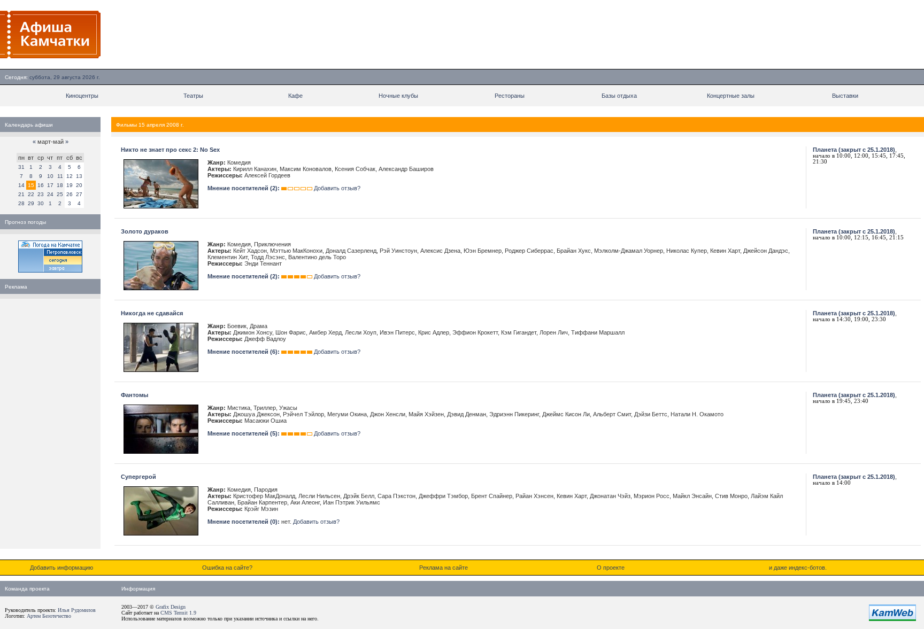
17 (50, 185)
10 (50, 176)
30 (40, 203)
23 (40, 194)
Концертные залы (730, 95)
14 (21, 185)
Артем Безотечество (49, 616)
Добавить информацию (61, 567)
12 (69, 176)
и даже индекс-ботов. (798, 567)
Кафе (295, 95)
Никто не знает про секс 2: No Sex (170, 149)
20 (79, 185)
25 (60, 194)
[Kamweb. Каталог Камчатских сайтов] (892, 619)
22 (31, 194)
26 (69, 194)
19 (69, 185)
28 (21, 203)
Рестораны (510, 95)
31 (21, 167)
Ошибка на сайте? (227, 567)
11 (60, 176)
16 (40, 185)
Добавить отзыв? (337, 188)
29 (31, 203)
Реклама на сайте (443, 567)
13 (79, 176)
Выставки (845, 95)
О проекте (611, 567)
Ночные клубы (398, 95)
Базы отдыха (619, 95)
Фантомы (134, 395)
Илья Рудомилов (77, 610)
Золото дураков (144, 231)
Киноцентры (82, 95)
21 (21, 194)
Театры (193, 95)
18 (60, 185)
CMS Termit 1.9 (178, 613)
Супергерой (138, 476)
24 (50, 194)
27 (79, 194)
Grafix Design (171, 607)
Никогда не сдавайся (152, 313)
